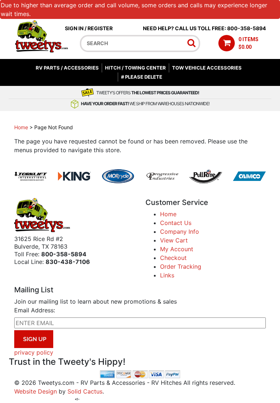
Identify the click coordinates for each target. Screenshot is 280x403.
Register (100, 28)
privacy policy (33, 352)
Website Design (35, 391)
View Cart (174, 240)
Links (167, 275)
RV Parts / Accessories (67, 68)
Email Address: (34, 310)
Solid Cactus (84, 391)
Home (21, 127)
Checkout (173, 257)
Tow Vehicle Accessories (207, 68)
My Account (176, 249)
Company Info (179, 231)
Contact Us (175, 222)
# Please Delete (141, 77)
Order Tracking (180, 266)
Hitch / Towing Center (135, 68)
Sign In (74, 28)
